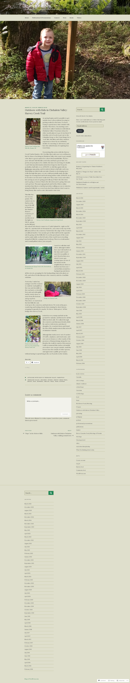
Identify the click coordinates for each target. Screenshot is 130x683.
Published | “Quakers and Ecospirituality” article (90, 187)
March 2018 (79, 320)
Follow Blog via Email (84, 116)
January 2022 (80, 251)
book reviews (80, 374)
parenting (61, 377)
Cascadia (78, 377)
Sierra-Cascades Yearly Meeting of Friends (89, 433)
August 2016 (79, 343)
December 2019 (80, 297)
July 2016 (78, 347)
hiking (30, 381)
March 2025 (79, 208)
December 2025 (80, 201)
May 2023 (79, 224)
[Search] (102, 109)
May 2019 (79, 314)
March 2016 (79, 360)
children (43, 380)
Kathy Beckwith (81, 147)
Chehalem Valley (34, 380)
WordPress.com (81, 473)
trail (52, 381)
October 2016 (80, 340)
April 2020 (79, 290)
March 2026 (79, 198)
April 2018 (79, 317)
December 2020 (81, 277)
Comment (65, 414)
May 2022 (79, 244)
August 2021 (79, 261)
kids (34, 381)
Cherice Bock (38, 6)
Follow (80, 131)
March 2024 (79, 214)
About (27, 18)
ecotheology (80, 393)
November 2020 (81, 280)
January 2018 (80, 323)
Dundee (50, 380)
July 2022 (78, 241)
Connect (57, 18)
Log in (78, 463)
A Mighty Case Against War (85, 145)
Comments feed (81, 470)
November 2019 (80, 300)
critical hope (80, 387)
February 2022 (80, 247)
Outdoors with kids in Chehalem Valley (42, 377)
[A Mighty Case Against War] (102, 149)
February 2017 (80, 337)
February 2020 (80, 294)
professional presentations (84, 423)
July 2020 (79, 287)
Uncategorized (80, 440)
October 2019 (80, 304)
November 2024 (81, 211)
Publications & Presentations (41, 18)
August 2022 (79, 237)
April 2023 (79, 228)
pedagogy (79, 417)
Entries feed (79, 467)
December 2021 (80, 254)
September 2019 (81, 307)
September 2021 (81, 257)
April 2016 (79, 357)
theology (79, 436)
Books (71, 18)
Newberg (40, 381)
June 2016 (79, 350)
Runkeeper (28, 169)
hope (77, 400)
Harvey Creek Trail (61, 380)
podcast (78, 420)
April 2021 (79, 267)
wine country (60, 381)
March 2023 (79, 231)
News (64, 18)
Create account (80, 460)
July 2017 (78, 327)
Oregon (47, 381)
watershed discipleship (83, 446)
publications (79, 427)
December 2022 (80, 234)
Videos (79, 18)
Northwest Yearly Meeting (84, 403)
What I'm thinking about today (85, 450)
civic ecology (80, 380)
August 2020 (80, 284)
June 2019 (79, 310)
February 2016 (80, 363)
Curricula (79, 390)
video (77, 443)
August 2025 (79, 204)
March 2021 (79, 271)
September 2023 (81, 221)
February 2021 (80, 274)
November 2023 (80, 218)
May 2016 (79, 353)
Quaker (78, 430)
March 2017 (79, 333)
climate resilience (81, 384)
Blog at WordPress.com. (31, 679)
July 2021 (78, 264)
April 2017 (79, 330)
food (77, 397)
